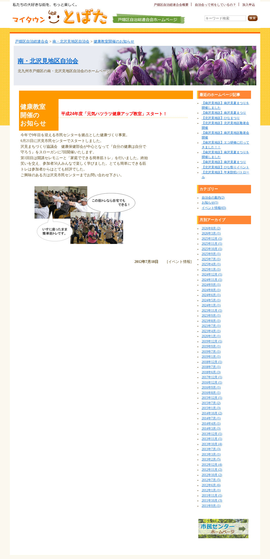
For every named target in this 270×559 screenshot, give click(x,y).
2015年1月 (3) (211, 408)
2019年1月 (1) (211, 357)
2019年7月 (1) (211, 352)
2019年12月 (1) (212, 341)
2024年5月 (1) (211, 300)
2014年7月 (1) (211, 418)
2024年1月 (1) (211, 305)
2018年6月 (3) (211, 372)
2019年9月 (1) (211, 346)
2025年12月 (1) (212, 239)
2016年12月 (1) (212, 382)
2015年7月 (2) (211, 403)
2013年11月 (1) (212, 439)
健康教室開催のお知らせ (114, 41)
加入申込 (248, 5)
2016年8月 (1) (211, 393)
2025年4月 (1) (211, 264)
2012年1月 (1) (211, 490)
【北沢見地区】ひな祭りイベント (225, 167)
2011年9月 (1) (211, 506)
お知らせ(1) (210, 202)
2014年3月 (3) (211, 428)
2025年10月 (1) (212, 249)
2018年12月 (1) (212, 362)
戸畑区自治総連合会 (31, 41)
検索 (253, 18)
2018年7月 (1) (211, 367)
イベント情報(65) (214, 208)
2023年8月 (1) (211, 321)
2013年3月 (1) (211, 454)
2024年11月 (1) (212, 280)
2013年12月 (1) (212, 434)
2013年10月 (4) (212, 444)
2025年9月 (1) (211, 254)
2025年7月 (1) (211, 259)
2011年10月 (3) (212, 500)
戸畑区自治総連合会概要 (171, 5)
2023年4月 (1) (211, 331)
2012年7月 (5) (211, 480)
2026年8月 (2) (211, 228)
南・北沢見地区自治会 (70, 41)
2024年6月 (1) (211, 295)
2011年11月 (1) (212, 495)
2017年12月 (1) (212, 377)
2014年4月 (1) (211, 423)
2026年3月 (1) (211, 233)
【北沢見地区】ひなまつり (221, 118)
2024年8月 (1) (211, 290)
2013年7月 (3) (211, 449)
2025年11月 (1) (212, 244)
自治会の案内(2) (213, 197)
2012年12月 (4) (212, 465)
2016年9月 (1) (211, 387)
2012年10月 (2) (212, 475)
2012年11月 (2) (212, 470)
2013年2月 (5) (211, 459)
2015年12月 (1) (212, 398)
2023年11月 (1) (212, 310)
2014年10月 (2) (212, 413)
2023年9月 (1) (211, 315)
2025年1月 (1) (211, 269)
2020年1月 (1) (211, 336)
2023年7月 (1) (211, 326)
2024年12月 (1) (212, 274)
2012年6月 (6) (211, 485)
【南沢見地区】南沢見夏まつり (224, 113)
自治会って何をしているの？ (215, 5)
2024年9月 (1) (211, 285)
